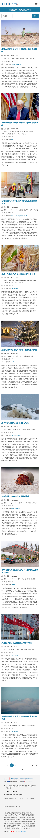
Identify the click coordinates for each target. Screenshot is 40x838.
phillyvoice (14, 362)
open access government (19, 215)
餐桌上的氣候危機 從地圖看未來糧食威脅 (18, 274)
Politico (13, 584)
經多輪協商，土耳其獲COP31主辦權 (16, 643)
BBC (12, 139)
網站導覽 (23, 831)
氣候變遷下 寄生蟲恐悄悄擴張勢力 (15, 496)
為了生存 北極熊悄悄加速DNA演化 (15, 423)
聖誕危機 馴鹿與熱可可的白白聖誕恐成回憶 (19, 350)
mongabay (14, 731)
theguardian (15, 288)
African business (16, 64)
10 (18, 769)
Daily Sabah (15, 655)
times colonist (15, 508)
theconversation (16, 435)
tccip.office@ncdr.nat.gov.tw (14, 794)
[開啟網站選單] (36, 4)
